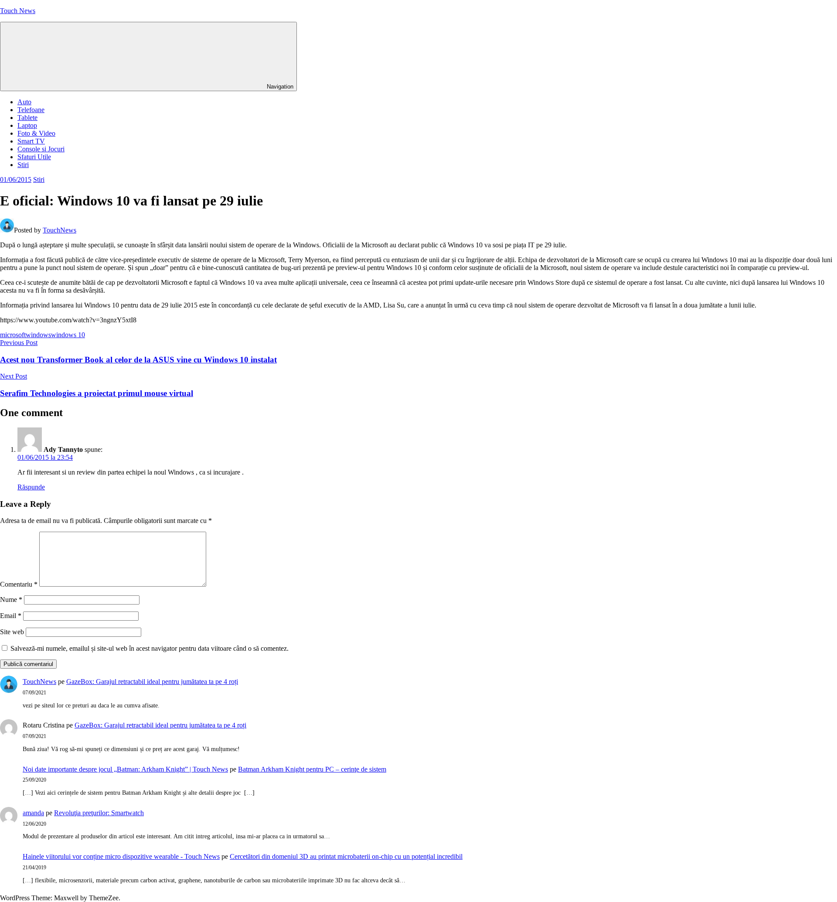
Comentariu (18, 584)
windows (38, 334)
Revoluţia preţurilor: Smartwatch (99, 813)
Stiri (23, 164)
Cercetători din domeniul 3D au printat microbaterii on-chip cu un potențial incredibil (346, 856)
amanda (33, 813)
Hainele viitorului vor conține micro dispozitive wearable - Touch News (121, 856)
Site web (12, 632)
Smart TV (31, 141)
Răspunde (31, 487)
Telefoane (30, 109)
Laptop (27, 125)
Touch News (17, 10)
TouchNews (59, 230)
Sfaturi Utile (34, 157)
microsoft (13, 334)
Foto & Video (36, 133)
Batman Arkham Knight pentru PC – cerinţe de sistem (312, 769)
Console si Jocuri (41, 149)
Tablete (27, 117)
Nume (11, 599)
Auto (24, 102)
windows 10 (68, 334)
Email (10, 615)
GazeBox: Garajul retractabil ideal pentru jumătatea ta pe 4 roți (152, 681)
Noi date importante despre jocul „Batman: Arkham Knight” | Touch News (125, 769)
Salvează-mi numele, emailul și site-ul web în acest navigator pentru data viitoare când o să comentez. (149, 648)
